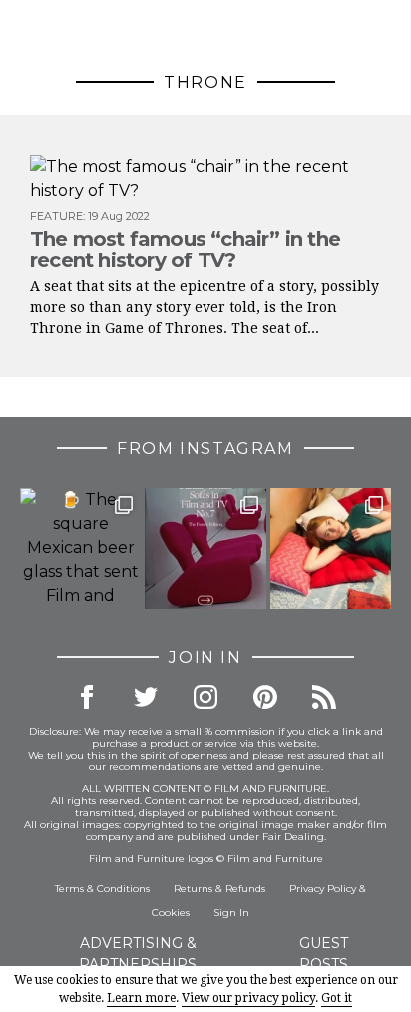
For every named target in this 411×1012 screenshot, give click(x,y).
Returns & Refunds (219, 888)
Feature (56, 216)
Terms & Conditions (102, 888)
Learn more (141, 998)
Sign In (231, 912)
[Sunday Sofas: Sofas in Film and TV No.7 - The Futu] (205, 548)
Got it (336, 998)
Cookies (171, 912)
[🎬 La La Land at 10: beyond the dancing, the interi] (330, 548)
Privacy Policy (322, 888)
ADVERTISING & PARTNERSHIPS (138, 953)
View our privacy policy (248, 998)
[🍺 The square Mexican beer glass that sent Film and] (80, 548)
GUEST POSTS (323, 953)
